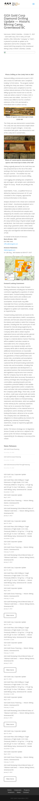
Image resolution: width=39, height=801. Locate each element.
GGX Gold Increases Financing (12, 457)
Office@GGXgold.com (11, 244)
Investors (11, 792)
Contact (26, 792)
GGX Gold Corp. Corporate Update (15, 474)
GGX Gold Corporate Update (13, 495)
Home (9, 790)
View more (10, 615)
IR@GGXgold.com (9, 250)
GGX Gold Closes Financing (11, 449)
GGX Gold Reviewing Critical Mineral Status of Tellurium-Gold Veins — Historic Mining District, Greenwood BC (19, 510)
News (19, 792)
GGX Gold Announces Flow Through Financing (17, 464)
